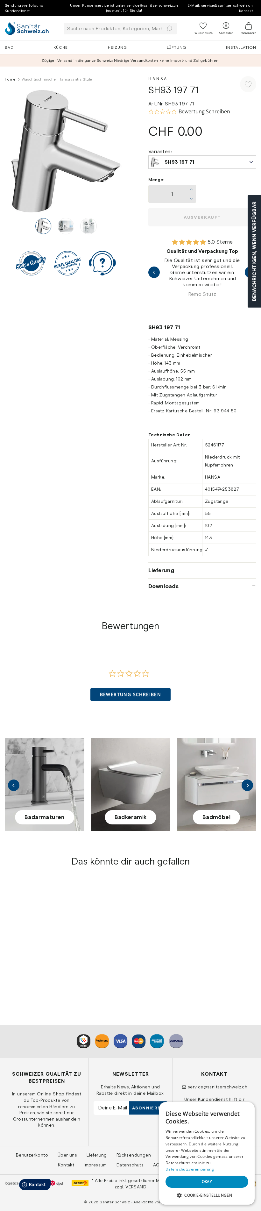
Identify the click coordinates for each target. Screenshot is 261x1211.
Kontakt (246, 11)
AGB (157, 1164)
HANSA (13, 942)
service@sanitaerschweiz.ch (217, 1086)
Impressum (95, 1164)
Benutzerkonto (32, 1155)
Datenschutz (130, 1164)
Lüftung (176, 47)
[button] (130, 694)
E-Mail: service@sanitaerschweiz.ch (220, 5)
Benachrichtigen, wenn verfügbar (254, 251)
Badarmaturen (45, 817)
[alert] (207, 1153)
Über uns (67, 1155)
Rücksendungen (133, 1155)
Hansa (158, 78)
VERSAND (135, 1186)
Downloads (163, 586)
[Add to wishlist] (248, 84)
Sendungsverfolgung (24, 5)
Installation (241, 47)
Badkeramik (131, 817)
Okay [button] (207, 1181)
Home (10, 79)
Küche (60, 47)
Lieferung (161, 570)
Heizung (117, 47)
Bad (9, 47)
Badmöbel (216, 817)
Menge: (156, 179)
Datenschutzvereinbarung (190, 1169)
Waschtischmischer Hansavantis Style (28, 953)
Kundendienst (17, 11)
